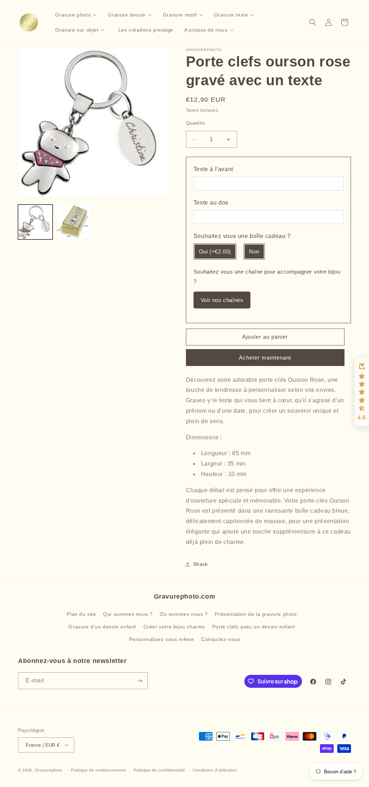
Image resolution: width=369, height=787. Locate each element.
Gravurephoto (48, 770)
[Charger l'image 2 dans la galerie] (73, 222)
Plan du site (81, 614)
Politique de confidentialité (159, 770)
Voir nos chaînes (222, 300)
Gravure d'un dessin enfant (102, 627)
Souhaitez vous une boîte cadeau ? (242, 236)
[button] (313, 22)
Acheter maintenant (265, 357)
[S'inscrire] (139, 680)
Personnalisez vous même (161, 639)
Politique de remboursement (98, 770)
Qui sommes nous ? (127, 614)
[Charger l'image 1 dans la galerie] (35, 222)
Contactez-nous (220, 639)
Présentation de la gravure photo (256, 614)
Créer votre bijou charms (174, 627)
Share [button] (200, 564)
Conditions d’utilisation (215, 770)
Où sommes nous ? (184, 614)
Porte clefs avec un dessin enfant (253, 627)
